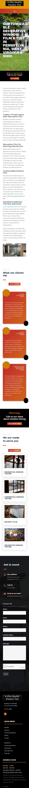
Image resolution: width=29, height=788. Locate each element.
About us (6, 730)
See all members (14, 450)
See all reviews (14, 284)
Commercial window (9, 745)
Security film (7, 748)
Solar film (7, 753)
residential (6, 218)
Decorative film (8, 751)
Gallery (6, 735)
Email (5, 618)
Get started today (14, 423)
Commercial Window (10, 733)
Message (6, 644)
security (15, 194)
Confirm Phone (8, 635)
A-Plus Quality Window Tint (11, 207)
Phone (5, 626)
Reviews (6, 727)
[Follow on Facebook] (5, 714)
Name (5, 609)
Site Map (6, 786)
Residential (7, 743)
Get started (14, 78)
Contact (6, 738)
